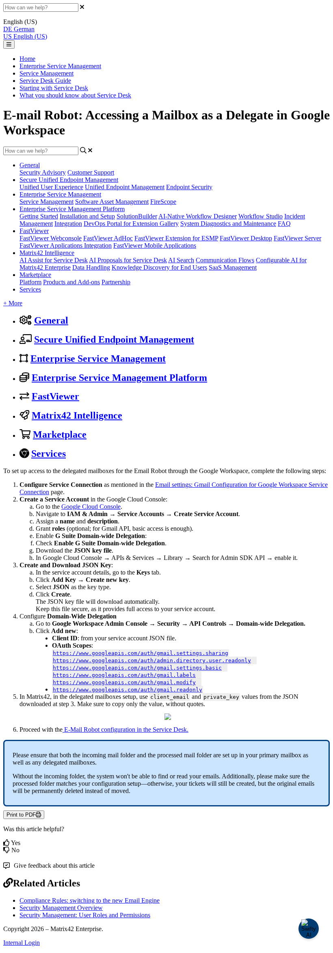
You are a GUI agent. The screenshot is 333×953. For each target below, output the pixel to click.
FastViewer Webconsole (50, 238)
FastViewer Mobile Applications (154, 245)
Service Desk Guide (45, 80)
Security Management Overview (61, 907)
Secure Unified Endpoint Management (68, 179)
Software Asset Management (112, 201)
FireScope (163, 201)
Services (30, 289)
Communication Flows (225, 260)
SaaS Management (233, 267)
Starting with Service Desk (53, 87)
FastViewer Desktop (246, 238)
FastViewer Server (297, 238)
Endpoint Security (189, 187)
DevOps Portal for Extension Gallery (131, 223)
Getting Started (38, 216)
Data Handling (91, 267)
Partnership (116, 282)
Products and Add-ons (71, 282)
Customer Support (90, 172)
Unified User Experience (51, 187)
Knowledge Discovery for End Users (159, 267)
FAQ (284, 223)
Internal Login (21, 942)
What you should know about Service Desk (75, 95)
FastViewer (34, 230)
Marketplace (35, 274)
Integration (68, 223)
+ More (12, 303)
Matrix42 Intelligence (46, 252)
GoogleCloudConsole (91, 506)
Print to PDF (21, 815)
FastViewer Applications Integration (65, 245)
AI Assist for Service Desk (53, 260)
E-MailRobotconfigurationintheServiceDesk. (126, 729)
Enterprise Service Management (60, 66)
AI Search (181, 260)
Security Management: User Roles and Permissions (84, 915)
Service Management (46, 73)
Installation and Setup (87, 216)
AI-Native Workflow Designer (197, 216)
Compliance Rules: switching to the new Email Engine (89, 900)
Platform (30, 282)
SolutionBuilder (137, 216)
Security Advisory (42, 172)
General (29, 165)
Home (27, 58)
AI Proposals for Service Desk (128, 260)
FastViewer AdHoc (108, 238)
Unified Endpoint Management (124, 187)
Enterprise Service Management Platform (72, 208)
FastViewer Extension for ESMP (176, 238)
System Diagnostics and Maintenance (228, 223)
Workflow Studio (260, 216)
